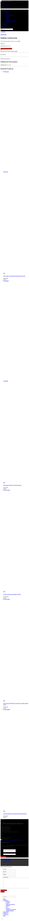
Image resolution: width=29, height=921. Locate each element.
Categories (5, 11)
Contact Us (5, 25)
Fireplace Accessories (11, 20)
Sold (5, 34)
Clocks (7, 14)
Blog (4, 26)
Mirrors (8, 19)
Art (6, 17)
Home (4, 10)
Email (4, 852)
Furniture (8, 12)
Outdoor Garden (10, 21)
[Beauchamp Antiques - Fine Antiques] (6, 1)
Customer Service (7, 860)
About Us (5, 24)
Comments (5, 877)
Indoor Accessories (10, 15)
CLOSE (2, 891)
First (17, 850)
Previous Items (6, 859)
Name (4, 848)
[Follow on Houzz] (3, 3)
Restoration (6, 23)
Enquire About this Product (6, 48)
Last (17, 851)
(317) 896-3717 (7, 4)
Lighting (8, 16)
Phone (5, 874)
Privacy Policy (6, 861)
